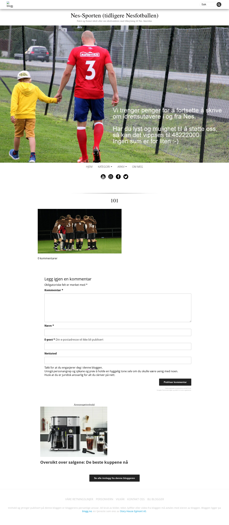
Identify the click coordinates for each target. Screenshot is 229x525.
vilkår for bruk (179, 390)
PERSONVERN (104, 499)
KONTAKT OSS (136, 499)
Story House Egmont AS (133, 511)
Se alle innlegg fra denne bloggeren (114, 478)
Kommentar (53, 290)
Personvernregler (167, 390)
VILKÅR (120, 499)
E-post (73, 339)
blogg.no (87, 511)
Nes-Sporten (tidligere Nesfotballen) (114, 16)
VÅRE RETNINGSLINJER (79, 499)
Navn (49, 325)
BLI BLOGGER (155, 499)
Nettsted (50, 353)
